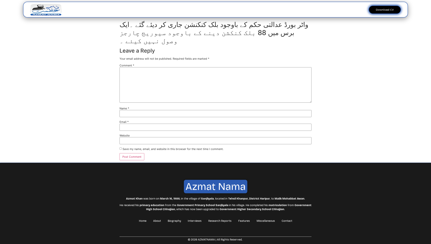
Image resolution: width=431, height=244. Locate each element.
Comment (127, 65)
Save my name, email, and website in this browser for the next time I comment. (173, 149)
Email (124, 121)
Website (125, 135)
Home (164, 9)
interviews (193, 9)
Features (228, 9)
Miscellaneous (247, 9)
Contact (265, 9)
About (175, 9)
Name (124, 108)
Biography (174, 220)
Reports (209, 9)
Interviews (195, 220)
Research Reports (219, 220)
